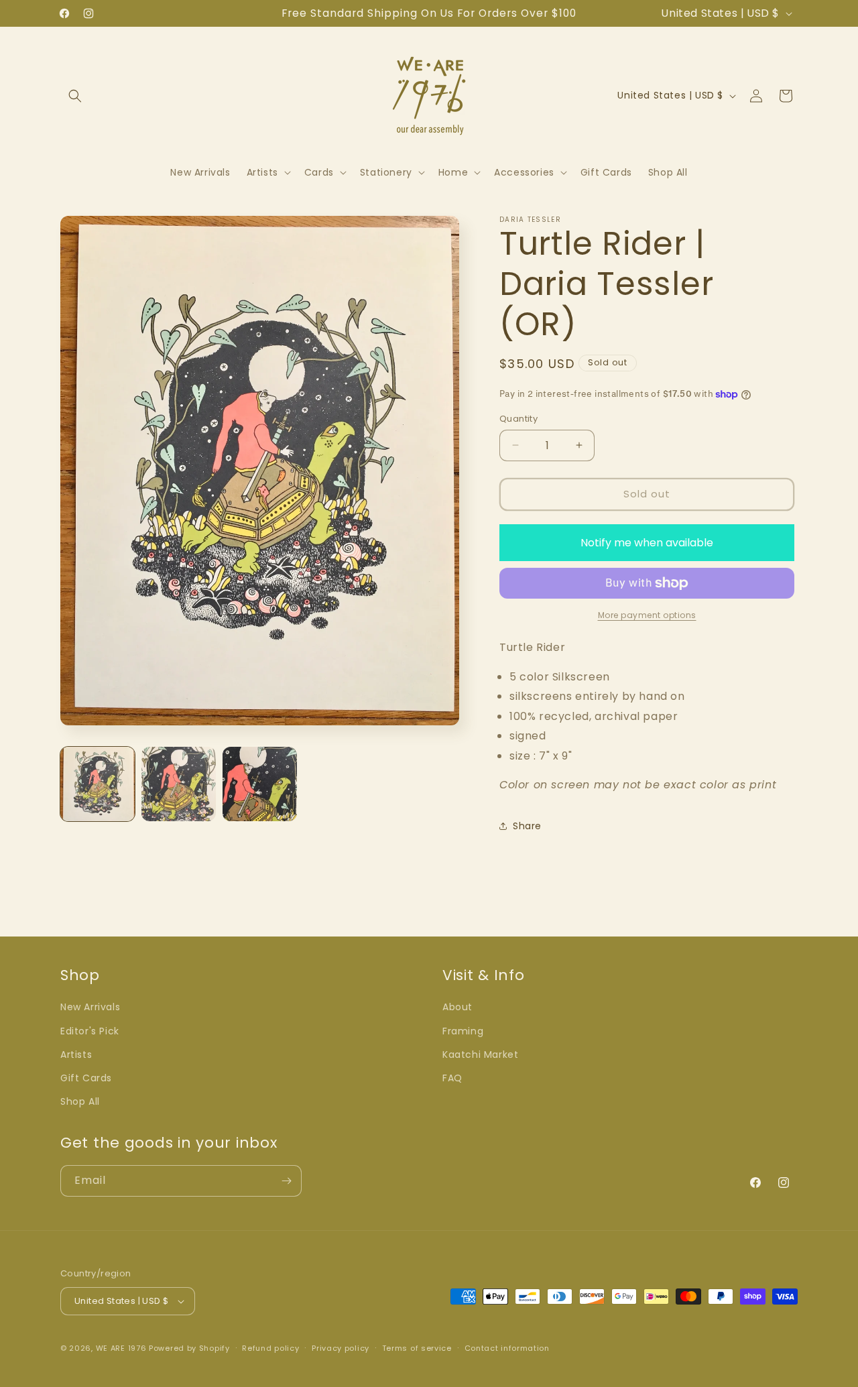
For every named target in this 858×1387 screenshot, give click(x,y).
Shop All (80, 1101)
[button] (75, 96)
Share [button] (527, 826)
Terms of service (417, 1348)
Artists (76, 1054)
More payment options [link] (647, 615)
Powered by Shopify (189, 1348)
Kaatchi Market (480, 1054)
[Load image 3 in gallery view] (260, 784)
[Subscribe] (286, 1181)
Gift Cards (86, 1078)
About (457, 1007)
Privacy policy (340, 1348)
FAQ (452, 1078)
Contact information (507, 1348)
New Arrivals (90, 1007)
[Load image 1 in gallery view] (97, 784)
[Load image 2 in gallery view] (178, 784)
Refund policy (270, 1348)
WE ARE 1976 (121, 1348)
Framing (462, 1031)
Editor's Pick (89, 1031)
